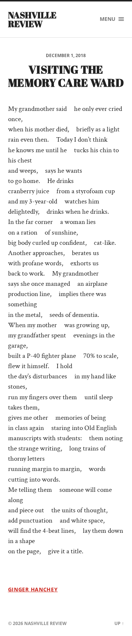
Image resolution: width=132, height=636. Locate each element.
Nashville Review (32, 19)
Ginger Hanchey (33, 589)
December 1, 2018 (66, 55)
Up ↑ (119, 623)
